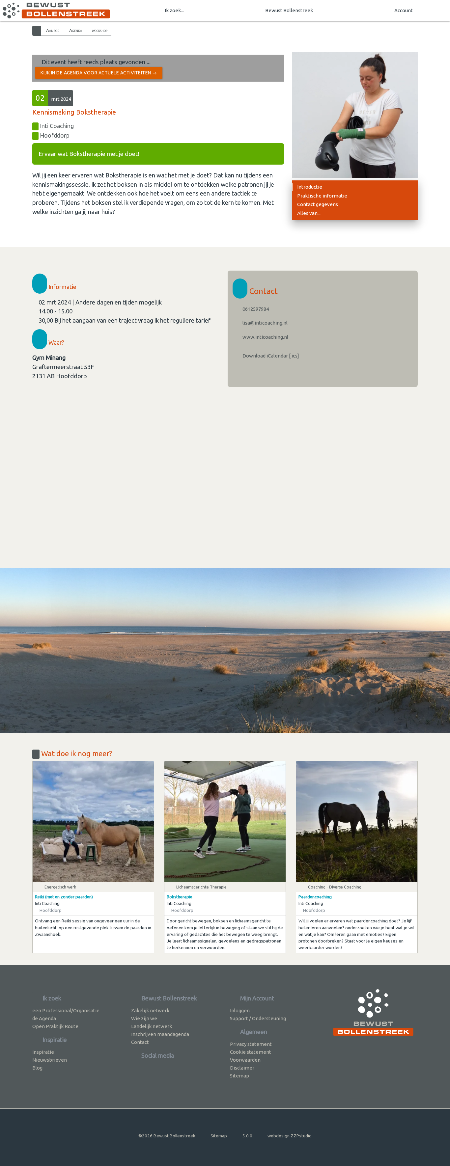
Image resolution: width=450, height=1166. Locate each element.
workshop (99, 30)
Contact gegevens (317, 204)
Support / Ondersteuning (258, 1018)
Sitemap (239, 1075)
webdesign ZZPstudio (289, 1135)
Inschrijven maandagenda (160, 1034)
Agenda (75, 30)
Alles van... (309, 213)
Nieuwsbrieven (49, 1060)
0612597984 (255, 309)
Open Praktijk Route (55, 1026)
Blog (37, 1068)
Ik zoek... (174, 10)
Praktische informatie (322, 196)
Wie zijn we (144, 1018)
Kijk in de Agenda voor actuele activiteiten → (99, 72)
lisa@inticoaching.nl (264, 323)
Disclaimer (242, 1068)
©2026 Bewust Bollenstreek (166, 1135)
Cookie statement (250, 1052)
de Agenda (44, 1018)
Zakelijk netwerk (150, 1010)
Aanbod (52, 30)
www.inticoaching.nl (264, 337)
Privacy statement (251, 1044)
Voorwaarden (245, 1060)
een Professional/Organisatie (65, 1010)
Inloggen (240, 1010)
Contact (140, 1042)
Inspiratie (43, 1052)
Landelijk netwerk (151, 1026)
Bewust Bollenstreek (289, 10)
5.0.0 (247, 1135)
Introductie (309, 187)
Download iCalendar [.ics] (270, 355)
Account (403, 10)
